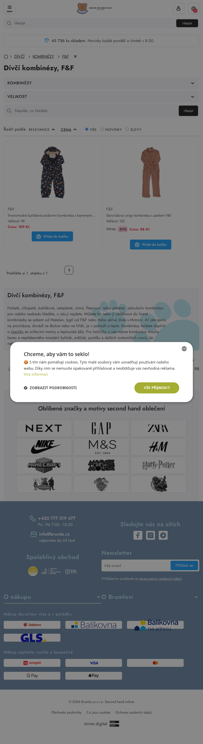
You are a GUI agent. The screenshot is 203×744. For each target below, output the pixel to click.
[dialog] (101, 372)
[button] (50, 388)
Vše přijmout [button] (157, 387)
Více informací (36, 374)
